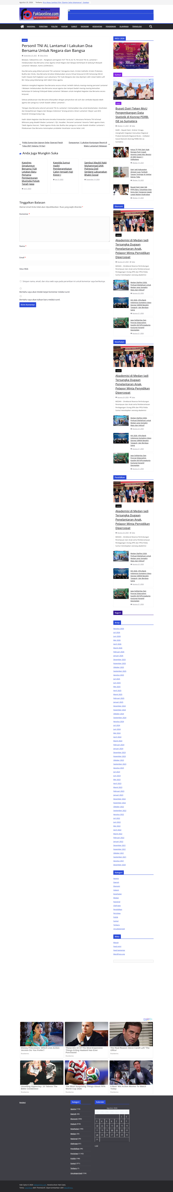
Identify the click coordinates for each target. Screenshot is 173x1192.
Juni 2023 (117, 776)
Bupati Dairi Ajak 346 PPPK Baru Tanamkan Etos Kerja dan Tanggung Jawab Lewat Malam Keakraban (141, 191)
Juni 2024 (117, 729)
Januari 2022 (118, 841)
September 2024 (119, 717)
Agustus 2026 (118, 628)
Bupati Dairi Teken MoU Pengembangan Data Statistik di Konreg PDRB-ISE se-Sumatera (132, 114)
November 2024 (119, 710)
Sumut (74, 26)
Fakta (133, 126)
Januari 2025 (118, 702)
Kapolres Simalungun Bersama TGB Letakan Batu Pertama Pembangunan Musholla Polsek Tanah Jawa (31, 173)
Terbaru (116, 925)
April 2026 (117, 644)
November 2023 (119, 756)
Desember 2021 (119, 845)
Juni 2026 (117, 636)
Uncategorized (119, 929)
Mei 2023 (117, 779)
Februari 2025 (118, 698)
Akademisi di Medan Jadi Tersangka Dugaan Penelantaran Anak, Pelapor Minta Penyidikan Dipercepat (132, 248)
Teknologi (137, 26)
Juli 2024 (116, 725)
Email (22, 257)
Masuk (116, 942)
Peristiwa (43, 26)
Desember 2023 (119, 752)
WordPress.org (119, 954)
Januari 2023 (118, 795)
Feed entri (117, 946)
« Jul (96, 1146)
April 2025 (117, 690)
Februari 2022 (118, 838)
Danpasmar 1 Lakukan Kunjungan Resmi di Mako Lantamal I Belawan (88, 144)
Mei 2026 (117, 640)
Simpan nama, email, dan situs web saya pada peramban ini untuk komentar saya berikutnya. (64, 281)
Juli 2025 (116, 679)
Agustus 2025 (118, 675)
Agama (25, 40)
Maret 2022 (117, 834)
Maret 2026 (117, 648)
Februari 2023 (118, 791)
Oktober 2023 (118, 760)
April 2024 (117, 737)
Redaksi (22, 1102)
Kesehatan (97, 26)
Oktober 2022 (118, 807)
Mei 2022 (117, 826)
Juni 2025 (117, 683)
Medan (116, 898)
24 (97, 1135)
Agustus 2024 (118, 721)
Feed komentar (119, 950)
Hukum (64, 26)
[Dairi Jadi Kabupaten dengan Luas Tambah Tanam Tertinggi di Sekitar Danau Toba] (121, 175)
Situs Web (23, 269)
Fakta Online (44, 56)
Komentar (24, 214)
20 (112, 1130)
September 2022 (119, 810)
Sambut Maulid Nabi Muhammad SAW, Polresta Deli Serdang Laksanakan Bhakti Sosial (95, 168)
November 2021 (119, 849)
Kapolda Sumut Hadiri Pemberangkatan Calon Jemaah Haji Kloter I (63, 168)
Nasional (31, 26)
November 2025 (119, 663)
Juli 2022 (116, 818)
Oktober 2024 (118, 714)
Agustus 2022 (118, 814)
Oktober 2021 (118, 853)
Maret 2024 (117, 741)
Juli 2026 (116, 632)
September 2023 (119, 764)
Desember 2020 (119, 865)
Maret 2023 (117, 787)
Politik (54, 26)
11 (102, 1126)
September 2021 (119, 857)
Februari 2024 (118, 745)
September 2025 (119, 671)
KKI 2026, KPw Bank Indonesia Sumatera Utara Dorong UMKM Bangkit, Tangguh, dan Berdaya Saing (141, 305)
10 (97, 1126)
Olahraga (124, 26)
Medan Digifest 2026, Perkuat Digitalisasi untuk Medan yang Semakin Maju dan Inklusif (141, 286)
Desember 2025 (119, 659)
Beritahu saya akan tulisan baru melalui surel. (39, 299)
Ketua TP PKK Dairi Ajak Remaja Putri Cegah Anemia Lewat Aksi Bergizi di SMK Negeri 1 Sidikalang (141, 154)
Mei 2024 (117, 733)
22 (122, 1130)
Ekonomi (85, 26)
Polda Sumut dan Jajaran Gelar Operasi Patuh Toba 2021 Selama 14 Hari (42, 144)
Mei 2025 (117, 687)
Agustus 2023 (118, 768)
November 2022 (119, 803)
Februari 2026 (118, 652)
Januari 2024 (118, 748)
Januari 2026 (118, 656)
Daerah (116, 882)
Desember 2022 (119, 799)
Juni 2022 (117, 822)
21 (117, 1130)
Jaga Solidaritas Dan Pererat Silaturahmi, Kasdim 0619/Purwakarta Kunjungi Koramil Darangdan (62, 3)
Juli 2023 (116, 772)
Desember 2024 (119, 706)
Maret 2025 (117, 694)
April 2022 (117, 830)
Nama (22, 246)
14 (117, 1126)
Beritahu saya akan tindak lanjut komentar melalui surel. (44, 292)
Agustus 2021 (118, 861)
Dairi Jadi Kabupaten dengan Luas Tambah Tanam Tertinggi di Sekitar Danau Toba (141, 173)
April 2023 (117, 783)
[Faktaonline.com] (22, 26)
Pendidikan (111, 26)
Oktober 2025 (118, 667)
